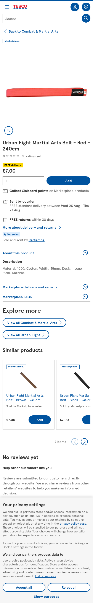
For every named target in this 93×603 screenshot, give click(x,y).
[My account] (75, 7)
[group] (29, 395)
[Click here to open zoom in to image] (8, 130)
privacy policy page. (73, 523)
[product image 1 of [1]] (46, 92)
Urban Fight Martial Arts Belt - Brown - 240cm (25, 397)
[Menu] (7, 7)
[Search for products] (86, 18)
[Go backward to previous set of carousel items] (74, 441)
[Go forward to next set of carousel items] (84, 441)
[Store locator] (86, 7)
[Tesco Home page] (20, 7)
